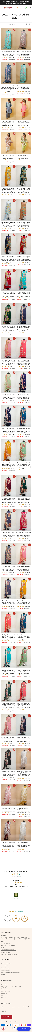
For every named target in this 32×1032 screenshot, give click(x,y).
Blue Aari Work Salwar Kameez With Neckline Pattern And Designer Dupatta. (23, 430)
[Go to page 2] (25, 858)
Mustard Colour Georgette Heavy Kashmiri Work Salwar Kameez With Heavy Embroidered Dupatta (23, 809)
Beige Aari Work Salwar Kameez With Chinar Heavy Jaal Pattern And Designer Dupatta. (23, 224)
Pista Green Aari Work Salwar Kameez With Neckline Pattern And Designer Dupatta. (8, 396)
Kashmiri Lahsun (5, 970)
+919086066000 (5, 943)
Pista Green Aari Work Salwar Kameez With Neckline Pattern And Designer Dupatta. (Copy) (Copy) (23, 465)
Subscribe (6, 1017)
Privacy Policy (4, 985)
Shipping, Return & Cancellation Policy (11, 987)
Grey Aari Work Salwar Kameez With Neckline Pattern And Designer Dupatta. (23, 328)
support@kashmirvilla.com (8, 950)
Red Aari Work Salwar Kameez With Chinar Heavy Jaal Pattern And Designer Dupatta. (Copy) (23, 258)
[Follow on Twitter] (6, 1021)
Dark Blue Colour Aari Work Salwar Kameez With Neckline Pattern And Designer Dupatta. (23, 637)
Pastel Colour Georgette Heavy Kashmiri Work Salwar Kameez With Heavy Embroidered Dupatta (24, 774)
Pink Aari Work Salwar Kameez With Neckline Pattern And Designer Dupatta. (8, 362)
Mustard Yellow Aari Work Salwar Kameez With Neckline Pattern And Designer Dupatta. (8, 465)
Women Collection (6, 964)
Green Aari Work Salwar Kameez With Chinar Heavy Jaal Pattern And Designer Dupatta (8, 53)
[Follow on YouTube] (16, 1021)
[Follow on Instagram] (11, 1021)
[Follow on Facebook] (2, 1021)
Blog (2, 995)
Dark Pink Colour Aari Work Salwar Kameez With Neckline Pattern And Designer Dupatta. (8, 637)
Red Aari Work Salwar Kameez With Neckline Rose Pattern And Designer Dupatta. (8, 294)
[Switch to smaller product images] (29, 24)
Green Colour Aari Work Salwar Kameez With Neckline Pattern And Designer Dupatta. (23, 500)
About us (3, 997)
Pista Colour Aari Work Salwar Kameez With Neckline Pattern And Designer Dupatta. (23, 671)
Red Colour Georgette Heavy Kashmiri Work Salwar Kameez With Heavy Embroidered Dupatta (8, 845)
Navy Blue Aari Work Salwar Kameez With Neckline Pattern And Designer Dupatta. (23, 396)
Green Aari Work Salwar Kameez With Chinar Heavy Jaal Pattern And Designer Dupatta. (23, 88)
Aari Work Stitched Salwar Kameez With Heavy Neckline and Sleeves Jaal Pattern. (8, 123)
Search (3, 974)
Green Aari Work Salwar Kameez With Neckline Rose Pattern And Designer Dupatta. (8, 328)
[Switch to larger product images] (26, 24)
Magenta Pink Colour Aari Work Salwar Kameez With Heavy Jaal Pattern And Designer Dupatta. (23, 534)
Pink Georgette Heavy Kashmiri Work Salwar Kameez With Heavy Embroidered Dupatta (8, 809)
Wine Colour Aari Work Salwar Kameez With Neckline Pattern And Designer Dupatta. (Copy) (8, 500)
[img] (16, 874)
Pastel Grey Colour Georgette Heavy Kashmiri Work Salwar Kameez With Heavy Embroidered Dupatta (23, 845)
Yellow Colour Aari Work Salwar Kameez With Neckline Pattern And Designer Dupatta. (23, 603)
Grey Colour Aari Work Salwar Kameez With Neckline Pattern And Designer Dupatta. (8, 534)
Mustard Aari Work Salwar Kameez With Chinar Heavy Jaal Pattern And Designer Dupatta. (8, 190)
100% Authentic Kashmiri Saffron (10, 972)
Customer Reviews (6, 991)
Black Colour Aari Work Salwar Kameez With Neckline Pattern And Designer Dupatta (8, 773)
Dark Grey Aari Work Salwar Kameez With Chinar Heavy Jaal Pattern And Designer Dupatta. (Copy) (8, 88)
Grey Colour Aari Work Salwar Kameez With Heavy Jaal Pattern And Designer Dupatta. (8, 568)
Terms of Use (4, 989)
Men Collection (5, 966)
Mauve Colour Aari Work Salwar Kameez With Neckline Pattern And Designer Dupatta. (8, 739)
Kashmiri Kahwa (5, 968)
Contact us (4, 993)
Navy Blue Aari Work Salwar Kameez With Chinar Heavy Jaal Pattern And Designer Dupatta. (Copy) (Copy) (8, 259)
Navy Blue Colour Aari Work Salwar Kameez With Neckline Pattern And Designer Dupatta (23, 739)
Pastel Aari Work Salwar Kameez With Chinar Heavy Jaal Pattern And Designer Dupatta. (24, 53)
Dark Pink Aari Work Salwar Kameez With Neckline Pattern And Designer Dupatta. (23, 362)
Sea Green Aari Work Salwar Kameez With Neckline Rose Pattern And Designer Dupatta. (23, 294)
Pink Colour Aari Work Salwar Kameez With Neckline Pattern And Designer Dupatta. (23, 568)
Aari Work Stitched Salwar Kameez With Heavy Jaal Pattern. (8, 157)
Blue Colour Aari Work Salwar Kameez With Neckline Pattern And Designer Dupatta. (8, 671)
